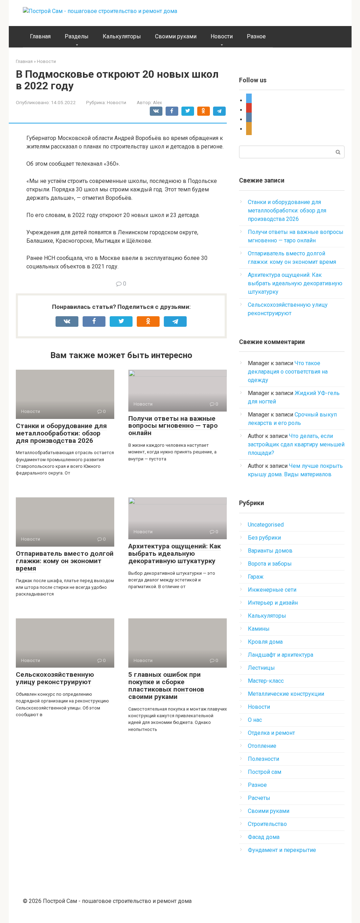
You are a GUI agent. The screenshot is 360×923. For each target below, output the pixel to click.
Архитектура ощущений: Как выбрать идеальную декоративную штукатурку (174, 553)
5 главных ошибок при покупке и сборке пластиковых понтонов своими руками (166, 685)
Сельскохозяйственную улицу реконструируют (55, 678)
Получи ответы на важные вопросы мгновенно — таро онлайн (173, 425)
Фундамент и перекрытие (282, 850)
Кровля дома (265, 641)
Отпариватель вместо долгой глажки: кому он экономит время (65, 560)
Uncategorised (266, 524)
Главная (40, 36)
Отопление (262, 746)
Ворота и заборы (270, 563)
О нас (255, 720)
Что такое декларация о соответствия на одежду (288, 371)
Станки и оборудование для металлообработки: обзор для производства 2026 (61, 433)
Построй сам (264, 772)
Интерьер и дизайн (273, 602)
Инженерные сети (272, 589)
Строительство (267, 824)
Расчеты (259, 798)
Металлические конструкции (286, 693)
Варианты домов (270, 550)
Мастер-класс (266, 680)
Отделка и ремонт (271, 733)
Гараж (256, 576)
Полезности (263, 759)
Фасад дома (263, 837)
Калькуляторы (122, 36)
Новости (222, 36)
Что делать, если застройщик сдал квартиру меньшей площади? (296, 444)
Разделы (77, 36)
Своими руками (176, 36)
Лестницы (261, 667)
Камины (259, 628)
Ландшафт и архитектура (280, 654)
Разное (256, 36)
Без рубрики (264, 537)
